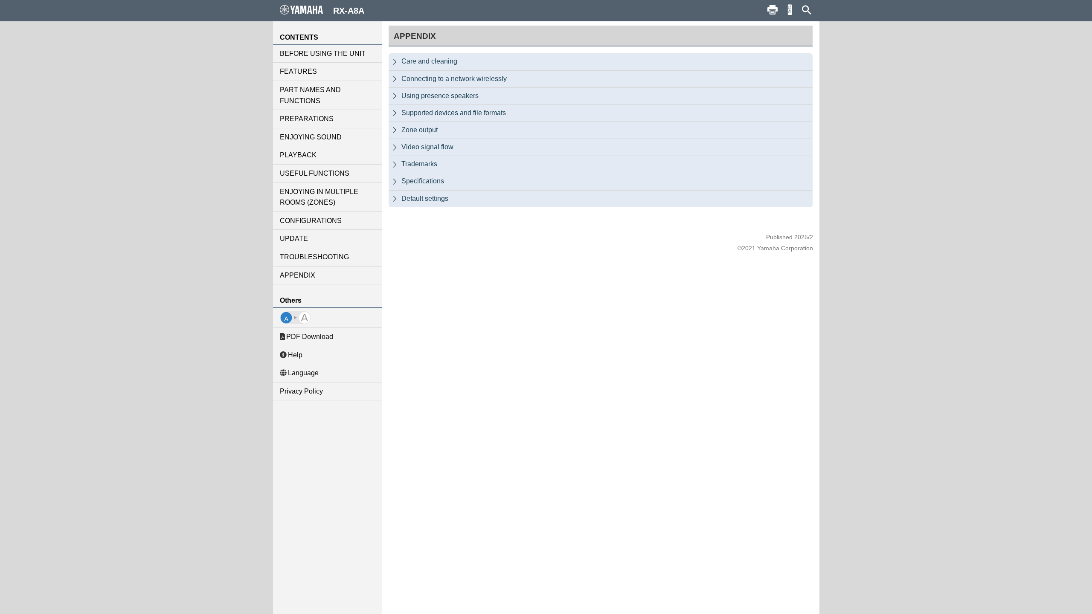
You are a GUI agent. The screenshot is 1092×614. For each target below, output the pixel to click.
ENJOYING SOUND (311, 137)
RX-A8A (348, 10)
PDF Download (309, 336)
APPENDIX (297, 275)
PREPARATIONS (307, 118)
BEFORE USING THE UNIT (323, 53)
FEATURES (298, 71)
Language (303, 373)
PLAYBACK (298, 155)
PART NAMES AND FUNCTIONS (310, 95)
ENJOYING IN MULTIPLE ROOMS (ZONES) (319, 197)
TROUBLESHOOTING (314, 257)
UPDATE (294, 238)
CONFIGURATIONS (311, 220)
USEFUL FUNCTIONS (314, 173)
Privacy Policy (301, 391)
